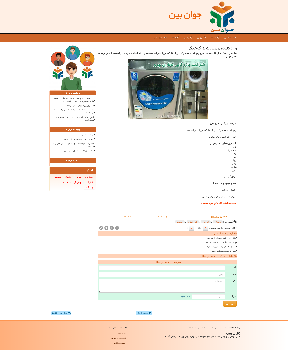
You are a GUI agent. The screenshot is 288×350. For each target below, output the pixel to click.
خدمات (67, 182)
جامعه (174, 38)
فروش (205, 222)
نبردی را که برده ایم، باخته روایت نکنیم (79, 139)
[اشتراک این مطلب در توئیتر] (106, 227)
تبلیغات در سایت (118, 338)
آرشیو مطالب (159, 38)
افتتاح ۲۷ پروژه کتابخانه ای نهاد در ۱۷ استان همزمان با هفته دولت (73, 145)
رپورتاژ (217, 222)
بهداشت (89, 187)
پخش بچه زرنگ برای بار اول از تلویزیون (221, 238)
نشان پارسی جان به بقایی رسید (224, 251)
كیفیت (180, 222)
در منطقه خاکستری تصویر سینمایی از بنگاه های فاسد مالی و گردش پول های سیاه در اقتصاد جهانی (74, 99)
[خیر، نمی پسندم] (191, 228)
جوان (79, 176)
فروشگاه (192, 222)
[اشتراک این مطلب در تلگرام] (117, 227)
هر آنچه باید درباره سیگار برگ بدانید (221, 247)
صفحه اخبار (143, 313)
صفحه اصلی (229, 38)
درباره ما (122, 333)
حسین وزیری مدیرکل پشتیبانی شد (80, 105)
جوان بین (185, 14)
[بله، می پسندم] (205, 228)
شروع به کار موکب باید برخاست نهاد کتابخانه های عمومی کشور (75, 118)
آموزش (200, 38)
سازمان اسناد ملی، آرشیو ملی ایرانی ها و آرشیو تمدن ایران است (74, 111)
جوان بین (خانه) (60, 313)
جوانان (187, 38)
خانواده (214, 38)
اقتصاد (68, 176)
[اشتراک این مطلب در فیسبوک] (112, 227)
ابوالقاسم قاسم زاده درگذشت (82, 135)
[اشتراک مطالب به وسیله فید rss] (101, 227)
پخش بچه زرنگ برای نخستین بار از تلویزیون (219, 242)
